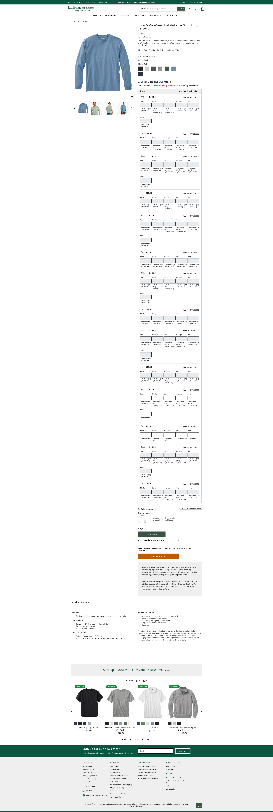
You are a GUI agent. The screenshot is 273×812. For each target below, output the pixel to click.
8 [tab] (140, 739)
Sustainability (170, 789)
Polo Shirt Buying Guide (146, 766)
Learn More (193, 86)
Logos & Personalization (119, 775)
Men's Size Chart (116, 797)
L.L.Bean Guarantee (173, 786)
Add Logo (152, 534)
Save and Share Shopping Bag (121, 784)
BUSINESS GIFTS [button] (157, 16)
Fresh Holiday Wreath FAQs (148, 778)
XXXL (142, 117)
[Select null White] (147, 68)
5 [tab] (132, 739)
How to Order (115, 772)
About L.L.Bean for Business (176, 778)
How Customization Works (191, 509)
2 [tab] (125, 739)
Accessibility (168, 804)
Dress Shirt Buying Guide (147, 769)
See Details (151, 2)
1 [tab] (122, 739)
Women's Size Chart (117, 794)
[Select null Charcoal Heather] (153, 68)
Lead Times (114, 766)
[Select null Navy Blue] (140, 74)
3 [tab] (127, 739)
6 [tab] (135, 739)
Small (142, 101)
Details (145, 45)
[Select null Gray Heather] (160, 68)
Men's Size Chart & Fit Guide (188, 91)
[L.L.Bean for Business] (81, 8)
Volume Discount (144, 37)
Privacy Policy (128, 753)
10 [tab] (145, 739)
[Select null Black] (140, 68)
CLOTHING (75, 21)
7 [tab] (137, 739)
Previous (74, 108)
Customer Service (75, 2)
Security (177, 804)
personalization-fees (147, 548)
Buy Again (114, 781)
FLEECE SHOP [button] (125, 16)
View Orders (170, 766)
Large (166, 101)
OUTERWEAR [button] (110, 16)
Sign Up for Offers (188, 2)
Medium (155, 101)
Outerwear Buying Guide (147, 772)
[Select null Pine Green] (166, 68)
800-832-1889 (91, 2)
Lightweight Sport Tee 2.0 (89, 728)
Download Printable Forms (120, 778)
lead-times (142, 551)
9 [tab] (142, 739)
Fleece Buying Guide (145, 775)
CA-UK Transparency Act (151, 804)
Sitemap (139, 806)
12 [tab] (150, 739)
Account (200, 2)
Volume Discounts (116, 769)
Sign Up (183, 751)
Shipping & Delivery (117, 788)
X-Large (179, 101)
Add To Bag (158, 556)
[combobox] (163, 9)
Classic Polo (152, 728)
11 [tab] (148, 739)
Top (199, 806)
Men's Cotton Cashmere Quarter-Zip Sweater (183, 729)
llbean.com (103, 2)
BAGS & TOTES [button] (141, 16)
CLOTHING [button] (97, 16)
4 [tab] (130, 739)
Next (131, 108)
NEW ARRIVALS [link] (173, 16)
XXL (189, 101)
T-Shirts (86, 21)
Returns (113, 791)
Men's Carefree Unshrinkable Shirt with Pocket (120, 729)
